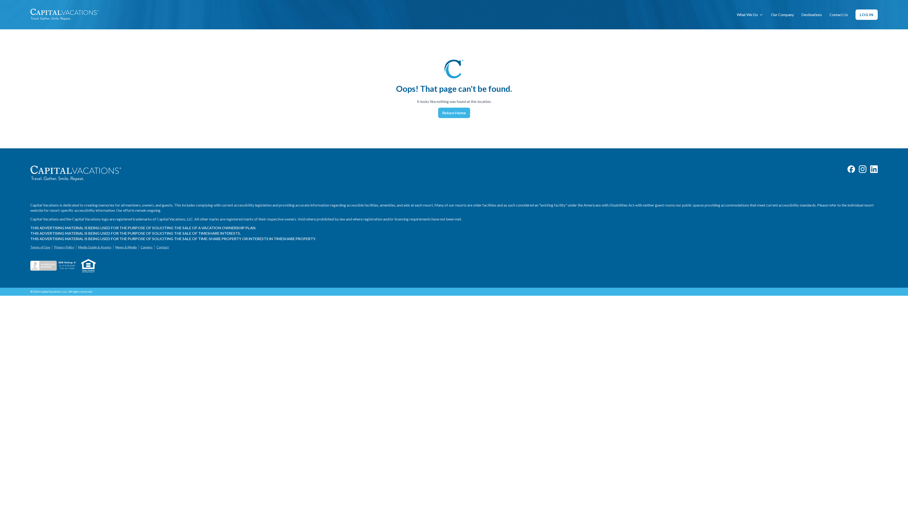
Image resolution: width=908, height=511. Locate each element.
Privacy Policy (64, 247)
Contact (163, 247)
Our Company (782, 14)
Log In (866, 14)
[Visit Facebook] (851, 169)
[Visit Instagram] (862, 169)
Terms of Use (40, 247)
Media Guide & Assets (94, 247)
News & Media (126, 247)
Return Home (454, 112)
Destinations (811, 14)
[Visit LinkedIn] (874, 169)
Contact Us (838, 14)
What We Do (747, 14)
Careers (147, 247)
